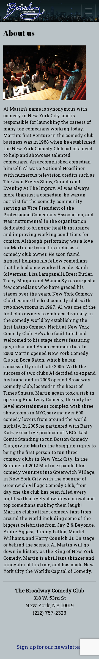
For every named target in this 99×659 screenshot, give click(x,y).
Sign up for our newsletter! (49, 647)
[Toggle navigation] (88, 11)
